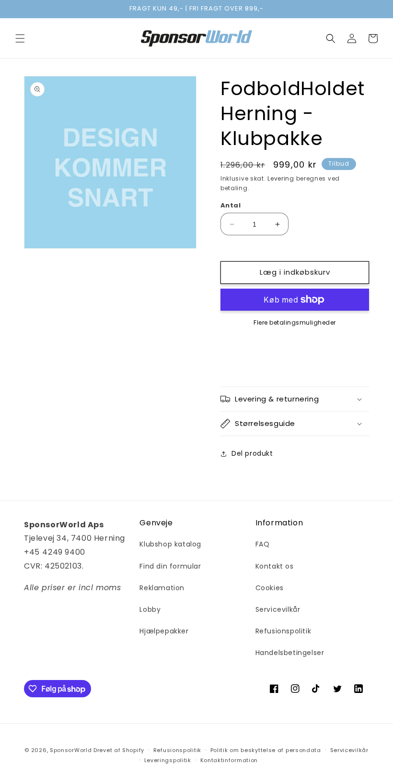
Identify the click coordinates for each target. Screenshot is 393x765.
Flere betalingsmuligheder (295, 322)
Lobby (150, 609)
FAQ (262, 544)
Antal (230, 205)
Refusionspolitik (283, 631)
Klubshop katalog (170, 544)
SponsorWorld (71, 750)
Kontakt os (274, 566)
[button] (20, 38)
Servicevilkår (278, 609)
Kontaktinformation (229, 760)
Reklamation (162, 588)
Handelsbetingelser (289, 652)
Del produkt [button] (252, 453)
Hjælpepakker (163, 631)
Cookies (269, 588)
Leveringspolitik (167, 760)
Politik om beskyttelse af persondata (265, 750)
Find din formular (170, 566)
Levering (280, 178)
